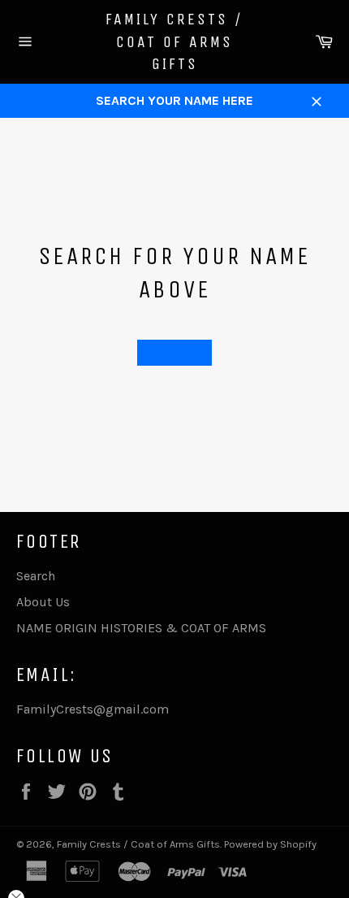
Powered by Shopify (270, 844)
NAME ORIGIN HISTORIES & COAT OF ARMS (141, 628)
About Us (43, 602)
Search (35, 575)
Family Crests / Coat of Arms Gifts (174, 41)
